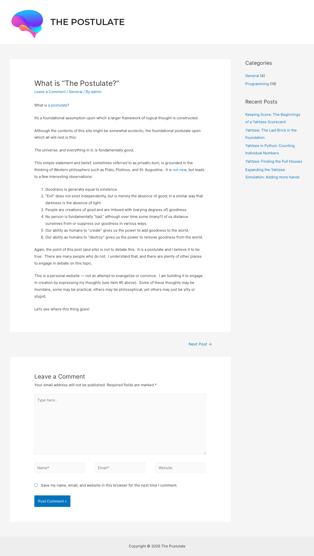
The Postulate (87, 22)
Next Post (200, 344)
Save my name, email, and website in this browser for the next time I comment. (109, 485)
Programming (257, 83)
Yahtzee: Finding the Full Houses (273, 161)
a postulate (57, 105)
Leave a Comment (49, 91)
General (75, 91)
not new (179, 169)
